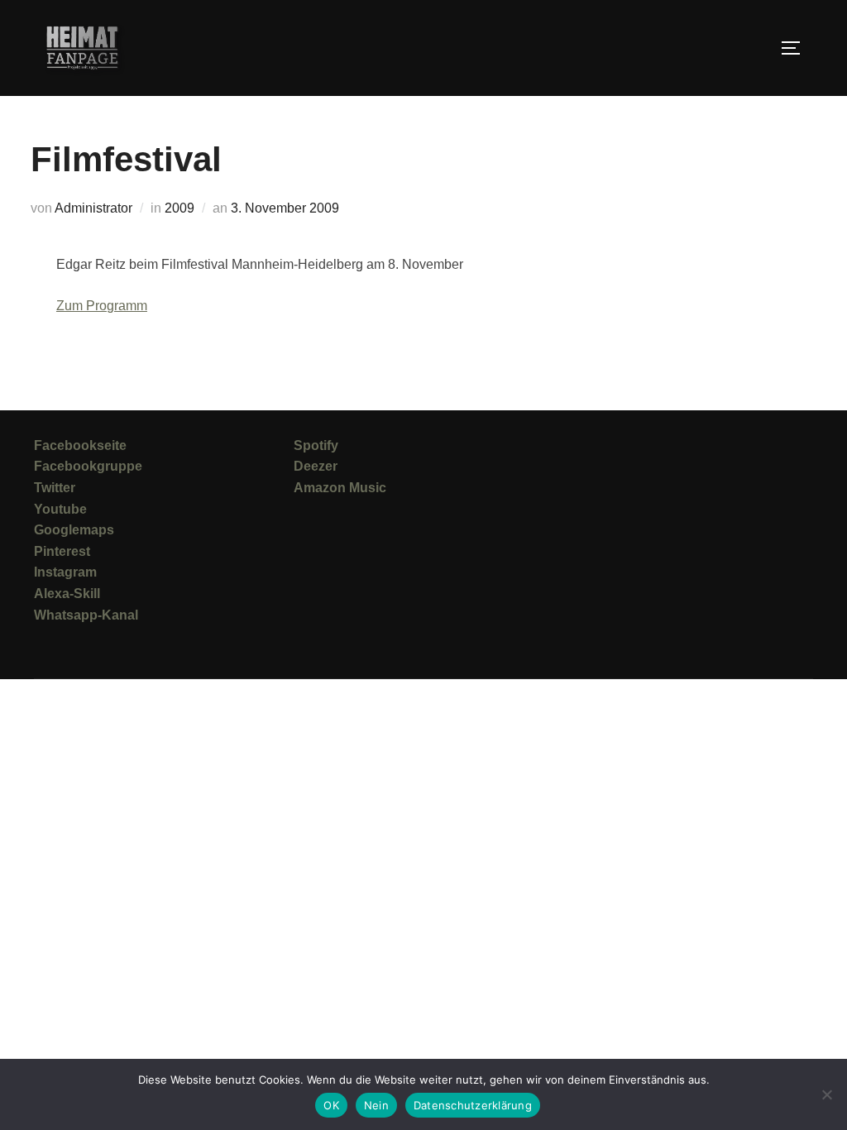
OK (331, 1105)
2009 (179, 208)
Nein (376, 1105)
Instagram (65, 572)
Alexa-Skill (67, 594)
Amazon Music (340, 488)
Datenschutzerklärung (473, 1105)
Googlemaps (74, 530)
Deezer (315, 466)
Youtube (60, 509)
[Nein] (826, 1094)
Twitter (54, 488)
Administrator (93, 208)
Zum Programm (101, 306)
